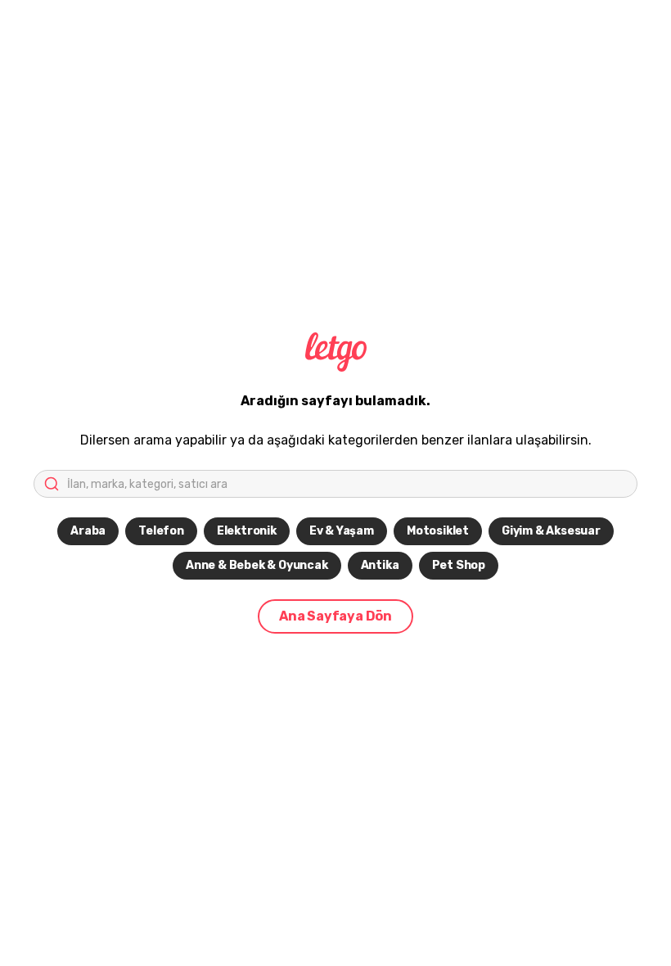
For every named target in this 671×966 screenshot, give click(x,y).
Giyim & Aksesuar (551, 531)
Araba (88, 531)
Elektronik (247, 531)
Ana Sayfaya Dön (335, 616)
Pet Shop (458, 565)
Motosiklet (438, 531)
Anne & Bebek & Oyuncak (257, 565)
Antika (380, 565)
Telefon (161, 531)
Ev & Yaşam (341, 531)
